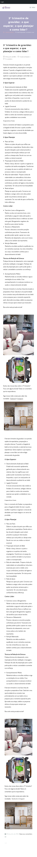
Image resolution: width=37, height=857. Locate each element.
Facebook (13, 399)
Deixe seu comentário (25, 834)
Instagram (20, 399)
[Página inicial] (3, 32)
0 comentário (8, 59)
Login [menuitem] (2, 2)
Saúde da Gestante (25, 57)
